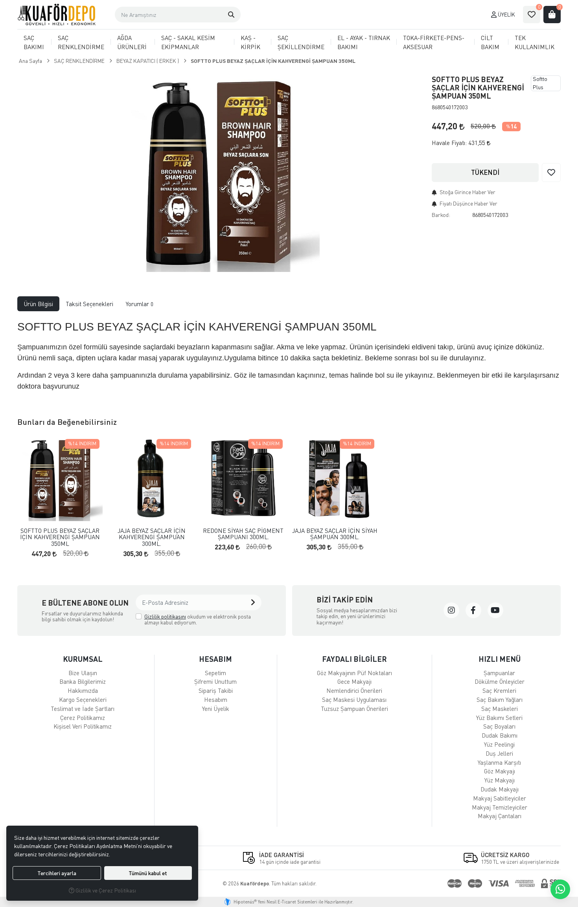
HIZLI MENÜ (500, 658)
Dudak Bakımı (499, 735)
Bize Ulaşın (82, 672)
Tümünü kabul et (148, 873)
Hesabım (215, 699)
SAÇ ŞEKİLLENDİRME (301, 42)
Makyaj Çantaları (499, 815)
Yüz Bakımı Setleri (499, 717)
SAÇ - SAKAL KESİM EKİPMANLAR (188, 42)
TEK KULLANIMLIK (534, 42)
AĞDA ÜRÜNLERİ (132, 42)
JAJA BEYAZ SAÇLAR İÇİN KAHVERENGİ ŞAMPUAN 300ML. (152, 537)
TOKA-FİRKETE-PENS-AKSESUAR (433, 42)
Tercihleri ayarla (56, 873)
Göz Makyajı (499, 771)
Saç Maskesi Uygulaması (354, 699)
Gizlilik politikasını (165, 616)
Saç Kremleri (499, 690)
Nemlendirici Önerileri (354, 690)
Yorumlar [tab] (139, 303)
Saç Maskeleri (499, 708)
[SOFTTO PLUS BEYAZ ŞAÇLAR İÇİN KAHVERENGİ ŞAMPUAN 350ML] (220, 172)
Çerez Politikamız (82, 717)
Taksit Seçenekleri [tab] (89, 303)
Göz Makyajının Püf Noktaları (354, 672)
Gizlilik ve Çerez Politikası (105, 890)
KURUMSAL (83, 658)
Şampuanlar (499, 672)
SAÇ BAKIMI (34, 42)
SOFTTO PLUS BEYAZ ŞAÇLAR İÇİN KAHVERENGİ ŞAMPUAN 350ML (60, 537)
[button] (231, 14)
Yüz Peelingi (499, 744)
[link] (451, 610)
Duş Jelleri (499, 753)
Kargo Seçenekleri (83, 699)
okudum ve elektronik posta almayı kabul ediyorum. (197, 619)
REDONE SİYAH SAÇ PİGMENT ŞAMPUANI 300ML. (243, 533)
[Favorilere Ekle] (551, 172)
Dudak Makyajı (499, 789)
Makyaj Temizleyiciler (499, 807)
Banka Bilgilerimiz (82, 681)
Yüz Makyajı (499, 780)
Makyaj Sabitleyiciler (499, 798)
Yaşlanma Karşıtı (499, 762)
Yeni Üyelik (215, 708)
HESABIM (215, 658)
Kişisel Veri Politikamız (82, 726)
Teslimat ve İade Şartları (82, 708)
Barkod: (441, 214)
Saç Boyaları (499, 726)
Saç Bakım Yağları (500, 699)
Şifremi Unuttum (215, 681)
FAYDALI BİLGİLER (354, 658)
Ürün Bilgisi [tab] (38, 303)
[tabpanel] (289, 358)
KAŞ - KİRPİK (250, 42)
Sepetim (215, 672)
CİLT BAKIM (490, 42)
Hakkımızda (83, 690)
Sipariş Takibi (216, 690)
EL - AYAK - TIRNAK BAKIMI (363, 42)
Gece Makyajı (354, 681)
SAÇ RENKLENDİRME (81, 42)
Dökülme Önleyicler (500, 681)
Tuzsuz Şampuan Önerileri (354, 708)
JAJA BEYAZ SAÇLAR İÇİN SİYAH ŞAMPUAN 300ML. (334, 533)
